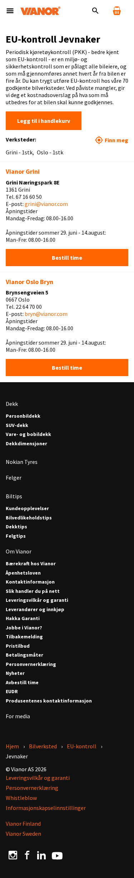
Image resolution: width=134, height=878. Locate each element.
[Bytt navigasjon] (10, 10)
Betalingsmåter (24, 655)
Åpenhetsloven (23, 573)
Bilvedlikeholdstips (29, 518)
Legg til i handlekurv (43, 120)
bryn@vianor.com (46, 313)
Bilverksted (43, 746)
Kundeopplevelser (27, 508)
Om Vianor (18, 551)
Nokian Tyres (22, 461)
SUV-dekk (17, 425)
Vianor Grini (23, 171)
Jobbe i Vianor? (24, 628)
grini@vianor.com (46, 203)
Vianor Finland (23, 823)
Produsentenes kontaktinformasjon (49, 701)
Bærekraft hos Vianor (31, 564)
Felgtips (16, 536)
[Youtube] (57, 855)
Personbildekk (23, 416)
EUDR (12, 692)
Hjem (12, 746)
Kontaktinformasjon (30, 582)
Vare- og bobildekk (28, 434)
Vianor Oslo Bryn (29, 282)
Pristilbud (18, 646)
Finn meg (116, 140)
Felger (13, 477)
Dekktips (16, 527)
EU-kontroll (81, 746)
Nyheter (15, 673)
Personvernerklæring (31, 664)
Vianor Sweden (23, 833)
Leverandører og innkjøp (35, 609)
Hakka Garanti (23, 618)
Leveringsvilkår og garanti (37, 600)
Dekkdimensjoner (26, 444)
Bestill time (67, 257)
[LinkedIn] (41, 855)
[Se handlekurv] (117, 10)
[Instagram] (13, 855)
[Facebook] (27, 855)
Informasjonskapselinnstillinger (46, 807)
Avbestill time (22, 683)
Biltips (14, 496)
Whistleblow (21, 797)
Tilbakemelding (24, 637)
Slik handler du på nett (33, 591)
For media (18, 716)
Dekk (12, 403)
